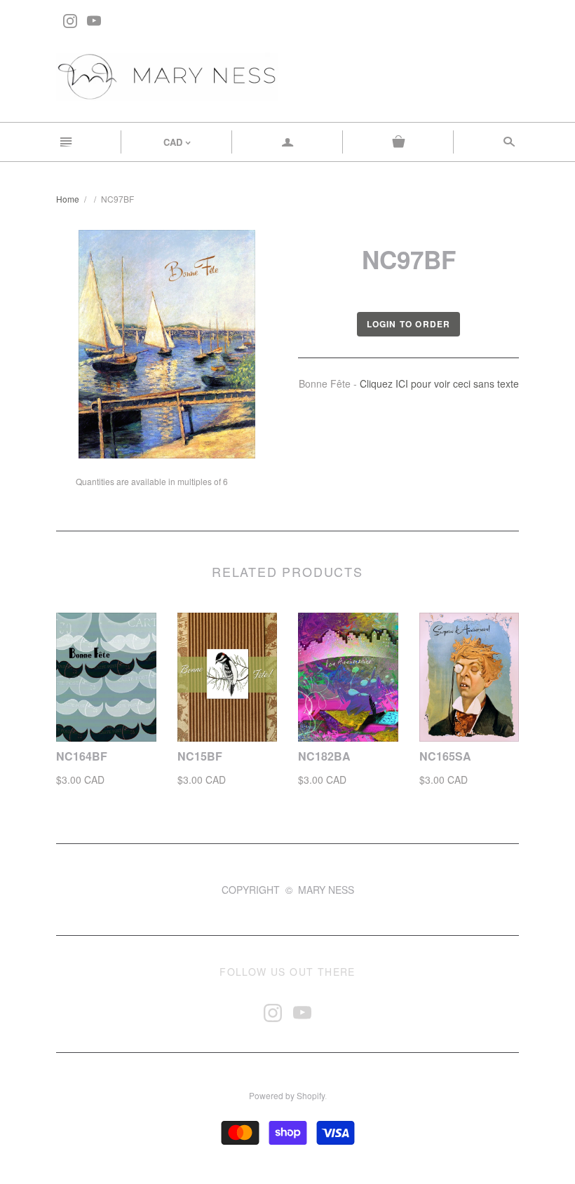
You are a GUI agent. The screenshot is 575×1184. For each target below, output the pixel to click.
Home (67, 199)
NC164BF (81, 756)
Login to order (409, 324)
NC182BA (324, 756)
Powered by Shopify (287, 1095)
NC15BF (199, 756)
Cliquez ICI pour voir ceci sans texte (439, 383)
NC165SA (445, 756)
